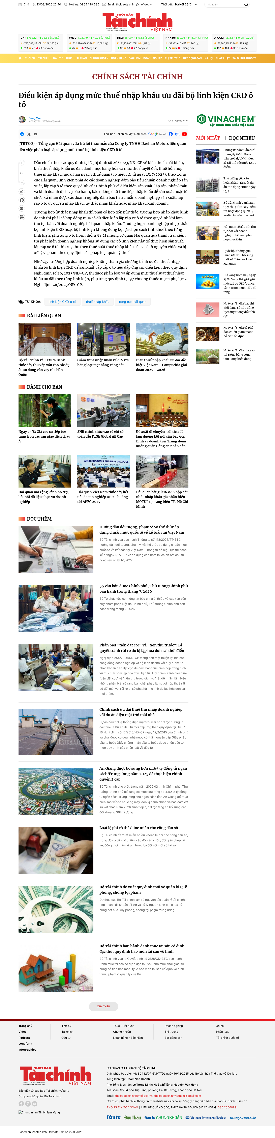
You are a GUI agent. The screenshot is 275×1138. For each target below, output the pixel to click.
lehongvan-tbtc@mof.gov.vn (45, 121)
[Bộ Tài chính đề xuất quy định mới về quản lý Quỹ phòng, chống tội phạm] (56, 909)
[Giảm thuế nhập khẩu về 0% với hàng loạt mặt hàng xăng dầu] (103, 339)
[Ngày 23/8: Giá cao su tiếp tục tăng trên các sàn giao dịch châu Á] (45, 410)
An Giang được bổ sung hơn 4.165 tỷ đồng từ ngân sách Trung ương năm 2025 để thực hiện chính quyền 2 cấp (143, 774)
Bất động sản (192, 58)
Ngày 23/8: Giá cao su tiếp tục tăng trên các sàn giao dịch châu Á (44, 436)
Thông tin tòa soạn (122, 1107)
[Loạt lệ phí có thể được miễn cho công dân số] (56, 850)
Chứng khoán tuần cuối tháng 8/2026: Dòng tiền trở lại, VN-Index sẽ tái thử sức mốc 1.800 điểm (239, 158)
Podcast (24, 1037)
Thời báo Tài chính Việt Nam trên (125, 134)
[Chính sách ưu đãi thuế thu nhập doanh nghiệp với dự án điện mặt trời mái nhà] (56, 732)
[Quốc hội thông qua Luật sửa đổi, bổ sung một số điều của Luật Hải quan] (207, 257)
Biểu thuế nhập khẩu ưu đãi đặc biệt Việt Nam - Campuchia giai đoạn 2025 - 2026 (161, 365)
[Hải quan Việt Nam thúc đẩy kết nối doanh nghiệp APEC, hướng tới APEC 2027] (103, 471)
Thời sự (30, 58)
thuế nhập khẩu (97, 302)
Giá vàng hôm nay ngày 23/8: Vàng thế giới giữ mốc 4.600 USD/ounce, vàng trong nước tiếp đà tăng (239, 283)
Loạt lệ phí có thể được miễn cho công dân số (138, 827)
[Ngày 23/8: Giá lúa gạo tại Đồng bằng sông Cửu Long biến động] (207, 356)
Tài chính (44, 58)
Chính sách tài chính (137, 76)
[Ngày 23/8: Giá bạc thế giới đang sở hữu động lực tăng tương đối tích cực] (207, 309)
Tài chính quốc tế (244, 58)
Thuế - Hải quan (76, 58)
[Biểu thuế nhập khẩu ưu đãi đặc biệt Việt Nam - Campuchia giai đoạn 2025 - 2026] (162, 339)
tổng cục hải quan (132, 302)
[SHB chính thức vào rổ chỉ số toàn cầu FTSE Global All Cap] (103, 410)
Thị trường (172, 58)
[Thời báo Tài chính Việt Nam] (137, 21)
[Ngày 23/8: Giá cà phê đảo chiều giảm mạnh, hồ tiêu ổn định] (207, 334)
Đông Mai (35, 118)
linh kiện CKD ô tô (62, 302)
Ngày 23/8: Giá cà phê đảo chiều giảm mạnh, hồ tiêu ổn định (238, 332)
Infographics (27, 1049)
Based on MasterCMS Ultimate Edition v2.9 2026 (51, 1132)
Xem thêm (103, 1006)
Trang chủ (25, 1025)
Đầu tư (58, 58)
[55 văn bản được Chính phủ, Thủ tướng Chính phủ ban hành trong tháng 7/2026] (56, 608)
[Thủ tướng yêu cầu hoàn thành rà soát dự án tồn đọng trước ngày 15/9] (207, 184)
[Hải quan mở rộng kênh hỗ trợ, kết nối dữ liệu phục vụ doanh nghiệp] (45, 471)
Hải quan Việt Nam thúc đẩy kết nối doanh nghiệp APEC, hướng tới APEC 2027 (102, 497)
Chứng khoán (99, 58)
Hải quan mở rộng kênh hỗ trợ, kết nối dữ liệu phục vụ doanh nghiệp (44, 497)
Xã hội (209, 58)
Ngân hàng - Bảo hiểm (126, 58)
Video (23, 1031)
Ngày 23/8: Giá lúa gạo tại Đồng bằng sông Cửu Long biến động (239, 355)
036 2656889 (227, 1107)
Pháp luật (223, 58)
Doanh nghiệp (152, 58)
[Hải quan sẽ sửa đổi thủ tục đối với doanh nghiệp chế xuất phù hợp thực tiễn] (207, 233)
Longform (25, 1043)
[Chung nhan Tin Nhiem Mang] (39, 1112)
